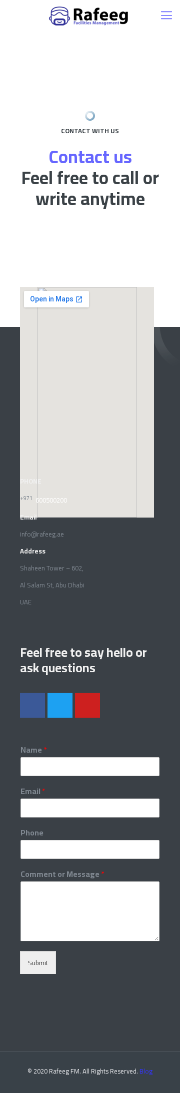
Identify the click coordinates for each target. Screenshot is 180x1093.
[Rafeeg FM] (90, 14)
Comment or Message (62, 874)
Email (33, 791)
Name (33, 750)
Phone (32, 832)
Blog (146, 1071)
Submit (38, 963)
